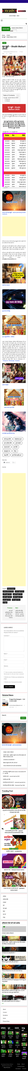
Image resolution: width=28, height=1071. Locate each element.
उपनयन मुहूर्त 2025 (19, 591)
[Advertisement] (14, 226)
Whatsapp (11, 360)
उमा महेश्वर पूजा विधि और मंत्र (8, 433)
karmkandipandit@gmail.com (10, 51)
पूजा (15, 808)
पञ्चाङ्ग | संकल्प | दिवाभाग (17, 28)
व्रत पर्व (4, 914)
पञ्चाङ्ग (4, 43)
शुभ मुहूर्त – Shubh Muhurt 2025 (11, 97)
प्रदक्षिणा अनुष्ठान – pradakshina (14, 851)
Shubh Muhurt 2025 (8, 591)
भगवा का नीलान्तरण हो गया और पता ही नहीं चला (12, 765)
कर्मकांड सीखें (16, 848)
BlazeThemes (7, 1067)
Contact (5, 1012)
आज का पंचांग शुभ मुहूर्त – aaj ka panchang (11, 745)
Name (6, 653)
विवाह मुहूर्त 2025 (16, 599)
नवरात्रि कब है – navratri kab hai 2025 (11, 776)
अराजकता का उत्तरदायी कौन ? (9, 759)
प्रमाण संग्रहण (5, 384)
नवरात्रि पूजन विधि (6, 779)
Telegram (5, 360)
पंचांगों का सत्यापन (6, 285)
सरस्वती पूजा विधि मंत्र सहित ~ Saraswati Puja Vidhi (14, 785)
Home (4, 1018)
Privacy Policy (6, 1021)
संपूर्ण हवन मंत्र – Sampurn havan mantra (14, 869)
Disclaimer (5, 1015)
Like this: (8, 99)
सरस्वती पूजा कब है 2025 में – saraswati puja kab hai (14, 782)
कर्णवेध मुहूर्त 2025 (7, 594)
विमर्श (4, 911)
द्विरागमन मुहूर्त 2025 (17, 597)
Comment (7, 635)
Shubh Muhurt (11, 588)
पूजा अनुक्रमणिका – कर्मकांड (8, 336)
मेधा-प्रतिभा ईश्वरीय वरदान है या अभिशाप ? (11, 1001)
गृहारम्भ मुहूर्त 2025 (7, 597)
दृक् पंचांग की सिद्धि (6, 311)
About (4, 1009)
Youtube (17, 360)
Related (8, 100)
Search (4, 715)
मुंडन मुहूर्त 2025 (6, 599)
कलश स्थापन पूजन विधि (9, 407)
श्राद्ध (4, 917)
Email (5, 660)
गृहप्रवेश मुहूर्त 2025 (17, 594)
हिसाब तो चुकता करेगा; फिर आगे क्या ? (10, 762)
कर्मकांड (12, 808)
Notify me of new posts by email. (13, 682)
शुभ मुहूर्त (5, 602)
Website (6, 666)
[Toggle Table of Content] (17, 95)
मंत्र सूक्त (5, 908)
